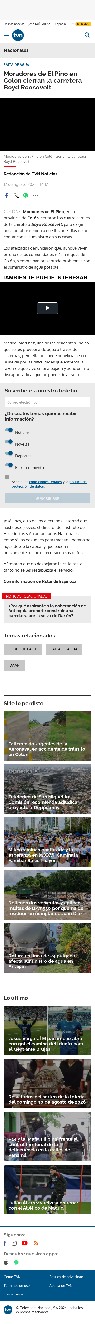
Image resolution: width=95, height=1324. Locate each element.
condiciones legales (45, 482)
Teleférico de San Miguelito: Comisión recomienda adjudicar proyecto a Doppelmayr (44, 802)
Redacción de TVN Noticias (30, 173)
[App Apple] (7, 1262)
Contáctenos (13, 1294)
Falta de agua (63, 649)
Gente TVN (12, 1277)
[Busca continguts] (87, 35)
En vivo (84, 23)
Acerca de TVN (60, 1286)
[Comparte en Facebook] (6, 195)
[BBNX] (8, 1309)
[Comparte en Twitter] (16, 195)
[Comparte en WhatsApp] (25, 195)
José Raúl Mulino (39, 24)
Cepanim (60, 24)
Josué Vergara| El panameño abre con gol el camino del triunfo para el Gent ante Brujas (46, 1044)
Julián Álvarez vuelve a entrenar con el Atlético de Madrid (43, 1205)
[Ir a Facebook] (6, 1243)
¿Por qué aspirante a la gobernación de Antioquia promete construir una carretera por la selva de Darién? (47, 610)
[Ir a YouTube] (25, 1243)
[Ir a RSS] (37, 1243)
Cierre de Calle (23, 649)
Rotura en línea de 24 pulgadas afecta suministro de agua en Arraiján (43, 961)
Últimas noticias (14, 24)
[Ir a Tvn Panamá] (45, 35)
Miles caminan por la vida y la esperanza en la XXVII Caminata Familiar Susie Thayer (43, 855)
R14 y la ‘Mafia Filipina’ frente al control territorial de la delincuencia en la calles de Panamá (43, 1147)
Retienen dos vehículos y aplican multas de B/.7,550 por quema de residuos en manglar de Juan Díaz (46, 908)
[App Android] (17, 1262)
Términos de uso (17, 1286)
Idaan (14, 665)
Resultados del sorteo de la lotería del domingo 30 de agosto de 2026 (47, 1099)
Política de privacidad (66, 1277)
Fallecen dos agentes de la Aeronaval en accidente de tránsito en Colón (47, 749)
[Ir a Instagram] (15, 1243)
